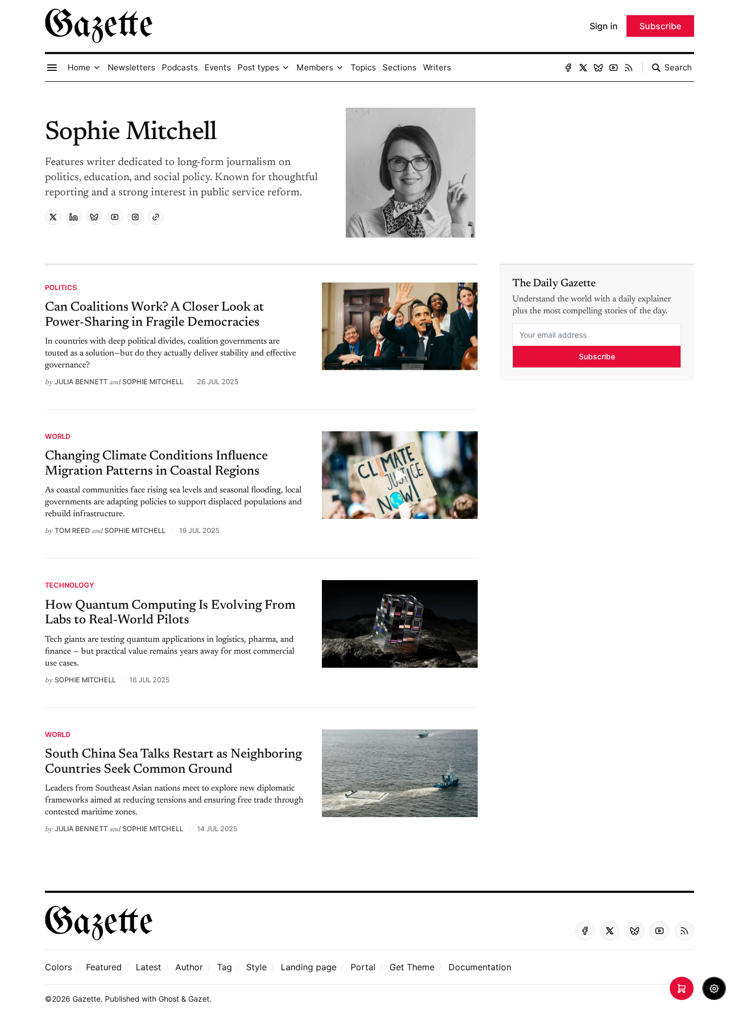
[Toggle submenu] (97, 67)
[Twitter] (583, 68)
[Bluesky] (598, 68)
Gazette (86, 998)
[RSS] (629, 68)
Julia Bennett (81, 382)
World (57, 436)
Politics (61, 288)
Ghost (169, 998)
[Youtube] (613, 68)
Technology (69, 585)
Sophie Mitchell (152, 382)
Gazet (198, 998)
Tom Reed (72, 531)
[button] (79, 68)
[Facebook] (568, 68)
